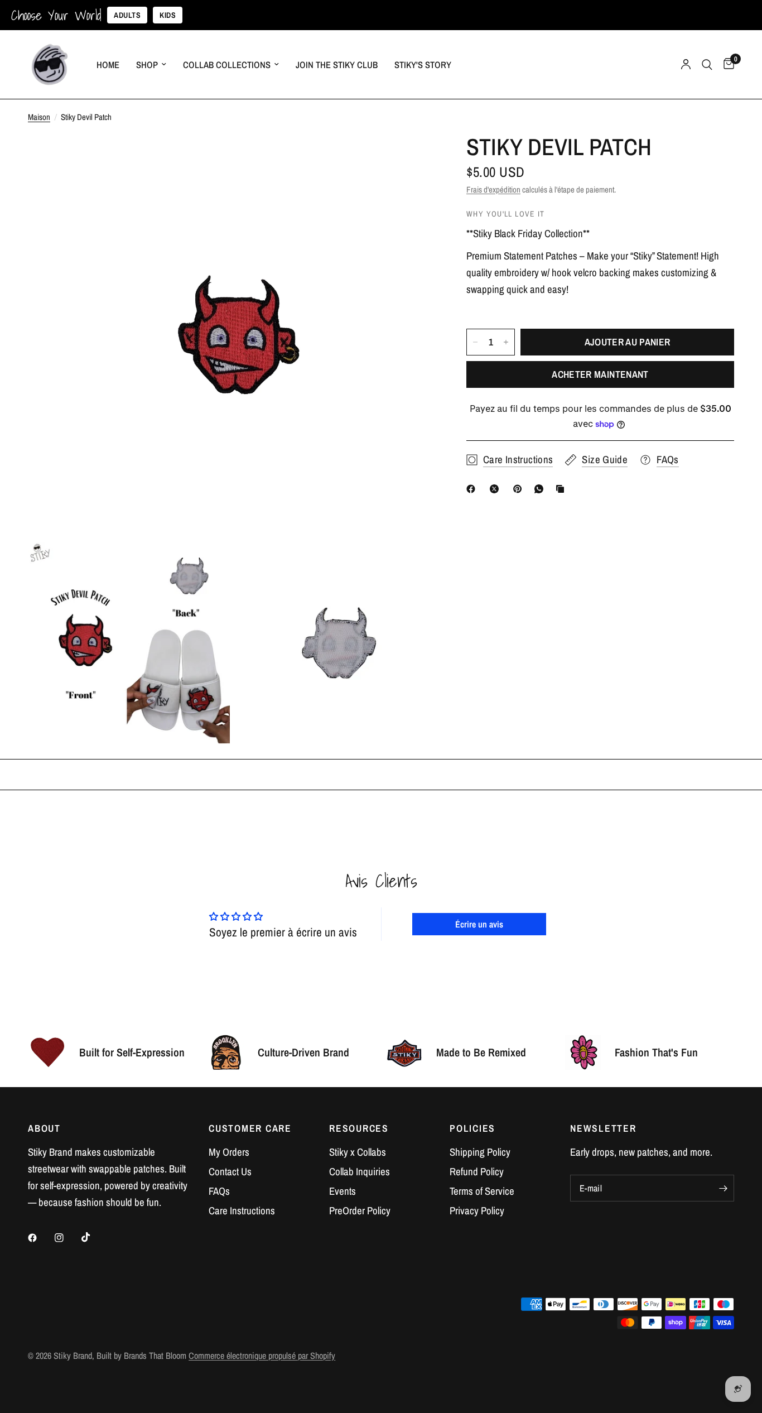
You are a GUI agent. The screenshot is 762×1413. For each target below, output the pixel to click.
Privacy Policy (477, 1211)
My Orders (229, 1152)
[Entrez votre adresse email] (723, 1188)
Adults (127, 15)
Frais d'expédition (493, 189)
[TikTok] (93, 1237)
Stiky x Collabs (357, 1152)
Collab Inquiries (359, 1172)
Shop (147, 65)
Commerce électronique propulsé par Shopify (262, 1355)
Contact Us (230, 1172)
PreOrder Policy (359, 1211)
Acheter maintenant (600, 374)
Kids (168, 15)
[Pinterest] (520, 489)
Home (108, 65)
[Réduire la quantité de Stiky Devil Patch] (475, 342)
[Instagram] (67, 1237)
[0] (726, 64)
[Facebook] (473, 489)
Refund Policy (477, 1172)
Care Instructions (242, 1211)
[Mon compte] (686, 64)
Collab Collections (227, 65)
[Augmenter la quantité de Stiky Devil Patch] (506, 342)
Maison (39, 117)
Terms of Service (482, 1191)
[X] (496, 489)
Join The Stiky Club (337, 65)
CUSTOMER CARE (250, 1128)
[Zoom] (409, 158)
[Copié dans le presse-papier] (562, 489)
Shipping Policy (480, 1152)
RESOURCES (359, 1128)
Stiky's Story (422, 65)
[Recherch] (707, 64)
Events (342, 1191)
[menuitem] (108, 65)
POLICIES (472, 1128)
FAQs (219, 1191)
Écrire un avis (479, 924)
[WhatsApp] (541, 489)
